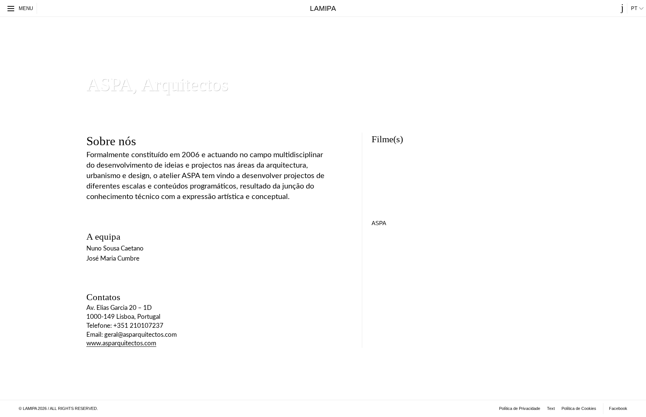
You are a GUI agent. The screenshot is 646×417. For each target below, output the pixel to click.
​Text (551, 408)
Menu (26, 8)
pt (634, 8)
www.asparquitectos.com (121, 343)
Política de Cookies (579, 408)
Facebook (618, 408)
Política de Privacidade (519, 408)
